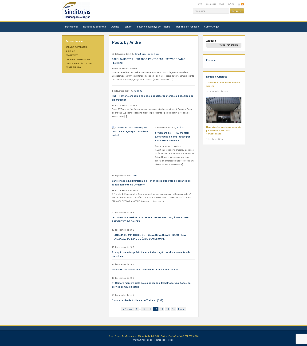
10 (144, 309)
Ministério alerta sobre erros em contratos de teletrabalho (145, 269)
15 (173, 309)
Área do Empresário (76, 47)
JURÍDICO (70, 51)
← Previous (127, 309)
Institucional (71, 26)
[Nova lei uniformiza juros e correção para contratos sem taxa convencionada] (223, 110)
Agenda (115, 26)
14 (167, 309)
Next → (181, 309)
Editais (128, 26)
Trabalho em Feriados (187, 26)
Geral (137, 54)
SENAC (231, 4)
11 (150, 309)
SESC (221, 4)
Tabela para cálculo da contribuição (79, 65)
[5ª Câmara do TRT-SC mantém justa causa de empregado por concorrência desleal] (132, 131)
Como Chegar (211, 26)
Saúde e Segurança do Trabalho (153, 26)
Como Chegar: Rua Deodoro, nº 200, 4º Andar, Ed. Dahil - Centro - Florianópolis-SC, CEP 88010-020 (153, 336)
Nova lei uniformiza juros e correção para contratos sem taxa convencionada (223, 130)
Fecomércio (210, 4)
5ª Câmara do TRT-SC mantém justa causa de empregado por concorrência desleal (172, 136)
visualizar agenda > (230, 45)
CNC (200, 4)
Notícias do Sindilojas (94, 26)
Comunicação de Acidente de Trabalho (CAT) (137, 300)
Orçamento (72, 55)
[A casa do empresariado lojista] (76, 10)
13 (162, 309)
